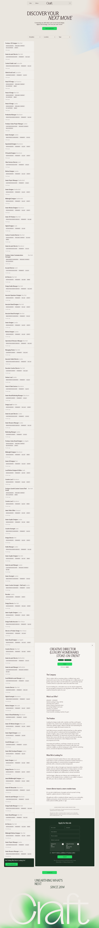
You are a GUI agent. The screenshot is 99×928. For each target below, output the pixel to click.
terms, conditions (61, 852)
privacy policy (71, 852)
